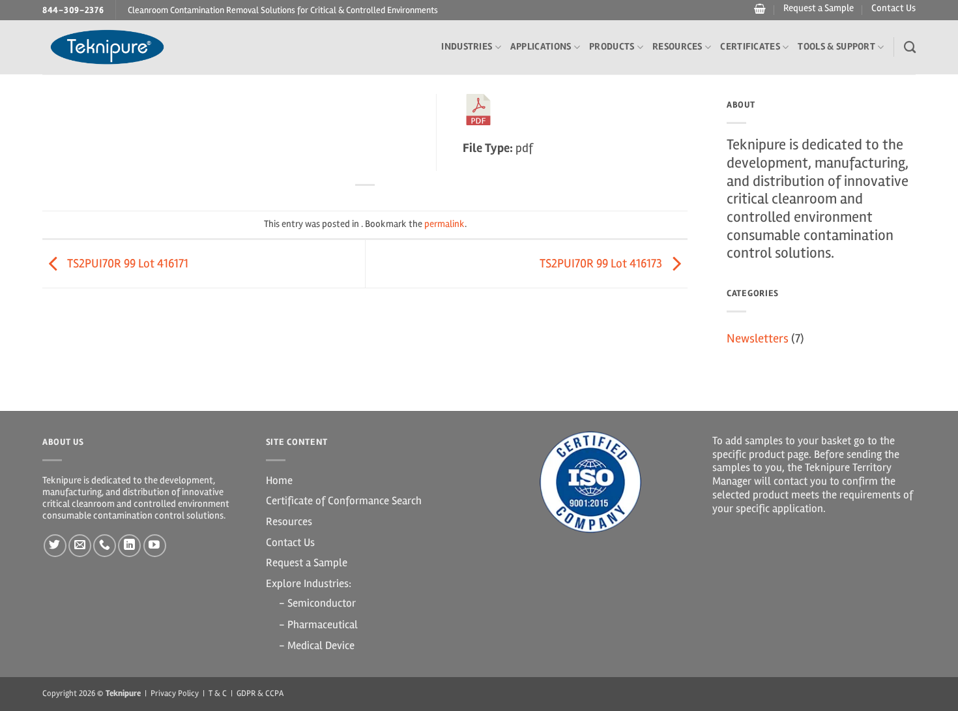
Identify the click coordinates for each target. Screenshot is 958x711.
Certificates (750, 46)
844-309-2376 (73, 10)
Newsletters (758, 338)
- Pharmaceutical (318, 624)
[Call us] (104, 545)
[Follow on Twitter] (55, 545)
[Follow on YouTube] (154, 545)
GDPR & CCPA (260, 693)
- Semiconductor (317, 603)
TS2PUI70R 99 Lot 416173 (602, 263)
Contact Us (893, 8)
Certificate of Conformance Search (344, 500)
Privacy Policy (175, 693)
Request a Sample (818, 8)
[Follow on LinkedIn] (129, 545)
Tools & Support (836, 46)
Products (611, 46)
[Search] (910, 47)
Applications (541, 46)
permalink (444, 224)
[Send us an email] (79, 545)
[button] (758, 9)
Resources (677, 46)
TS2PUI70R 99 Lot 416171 (126, 263)
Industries (466, 46)
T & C (218, 693)
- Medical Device (317, 645)
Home (279, 480)
